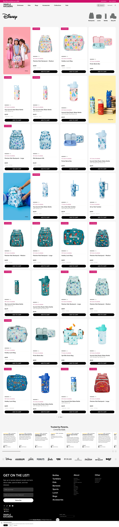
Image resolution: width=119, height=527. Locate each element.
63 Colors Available (10, 107)
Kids (29, 5)
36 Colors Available (38, 58)
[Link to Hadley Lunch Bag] (73, 40)
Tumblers (57, 479)
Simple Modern (37, 519)
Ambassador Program (98, 478)
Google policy (31, 523)
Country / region (62, 514)
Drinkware (20, 5)
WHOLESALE (103, 1)
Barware (56, 486)
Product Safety (76, 487)
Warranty (75, 494)
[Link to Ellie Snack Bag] (73, 332)
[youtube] (13, 506)
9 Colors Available (66, 353)
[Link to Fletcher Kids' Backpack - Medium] (45, 40)
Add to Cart (45, 71)
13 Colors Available (95, 61)
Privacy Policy (76, 486)
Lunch (55, 493)
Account (110, 5)
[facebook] (4, 506)
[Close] (118, 521)
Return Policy (76, 489)
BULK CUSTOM (112, 1)
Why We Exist (76, 478)
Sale (66, 5)
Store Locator (97, 482)
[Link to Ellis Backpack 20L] (45, 137)
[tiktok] (7, 506)
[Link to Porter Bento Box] (102, 40)
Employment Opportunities (78, 482)
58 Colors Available (38, 107)
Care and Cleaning (76, 479)
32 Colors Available (66, 58)
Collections (57, 5)
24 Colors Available (66, 110)
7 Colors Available (66, 204)
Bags (36, 5)
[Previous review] (113, 451)
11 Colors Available (95, 204)
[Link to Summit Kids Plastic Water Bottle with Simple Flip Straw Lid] (73, 89)
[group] (45, 50)
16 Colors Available (38, 155)
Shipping (75, 490)
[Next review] (116, 451)
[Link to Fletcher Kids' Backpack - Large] (16, 137)
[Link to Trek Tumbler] (102, 186)
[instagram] (10, 506)
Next (61, 417)
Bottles (56, 475)
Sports (56, 489)
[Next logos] (116, 459)
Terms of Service (76, 493)
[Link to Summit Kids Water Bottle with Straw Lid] (16, 89)
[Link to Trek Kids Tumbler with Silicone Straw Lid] (73, 186)
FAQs (74, 483)
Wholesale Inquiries (98, 479)
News (74, 485)
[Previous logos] (3, 459)
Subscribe (18, 500)
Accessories (46, 5)
